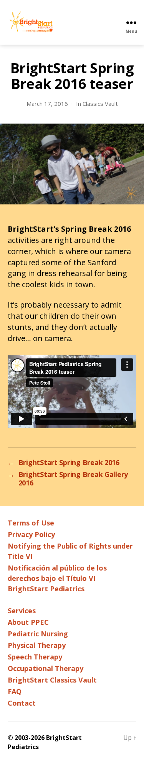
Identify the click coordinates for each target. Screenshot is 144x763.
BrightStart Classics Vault (52, 679)
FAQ (15, 691)
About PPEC (28, 622)
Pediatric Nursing (38, 633)
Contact (22, 703)
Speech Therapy (35, 656)
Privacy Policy (31, 534)
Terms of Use (31, 522)
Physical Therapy (37, 645)
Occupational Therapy (45, 668)
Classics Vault (100, 103)
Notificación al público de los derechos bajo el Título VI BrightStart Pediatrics (57, 578)
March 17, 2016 (47, 103)
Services (22, 610)
